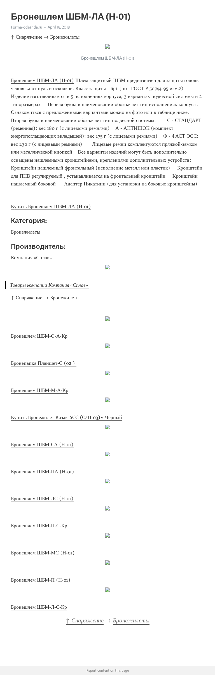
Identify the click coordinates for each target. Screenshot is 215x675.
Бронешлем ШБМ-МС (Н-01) (43, 553)
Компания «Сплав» (32, 258)
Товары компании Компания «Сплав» (49, 285)
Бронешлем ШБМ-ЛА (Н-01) (42, 80)
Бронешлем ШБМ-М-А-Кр (39, 390)
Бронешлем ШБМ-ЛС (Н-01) (42, 498)
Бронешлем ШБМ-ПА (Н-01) (42, 472)
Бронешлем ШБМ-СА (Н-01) (42, 444)
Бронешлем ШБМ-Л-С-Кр (39, 607)
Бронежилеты (65, 37)
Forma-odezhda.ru (26, 27)
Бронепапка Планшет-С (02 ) (43, 363)
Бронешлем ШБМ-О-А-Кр (39, 336)
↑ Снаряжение (26, 37)
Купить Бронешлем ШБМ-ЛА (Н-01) (51, 206)
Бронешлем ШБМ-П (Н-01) (41, 580)
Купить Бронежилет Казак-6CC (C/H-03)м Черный (66, 417)
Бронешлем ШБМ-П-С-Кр (39, 526)
